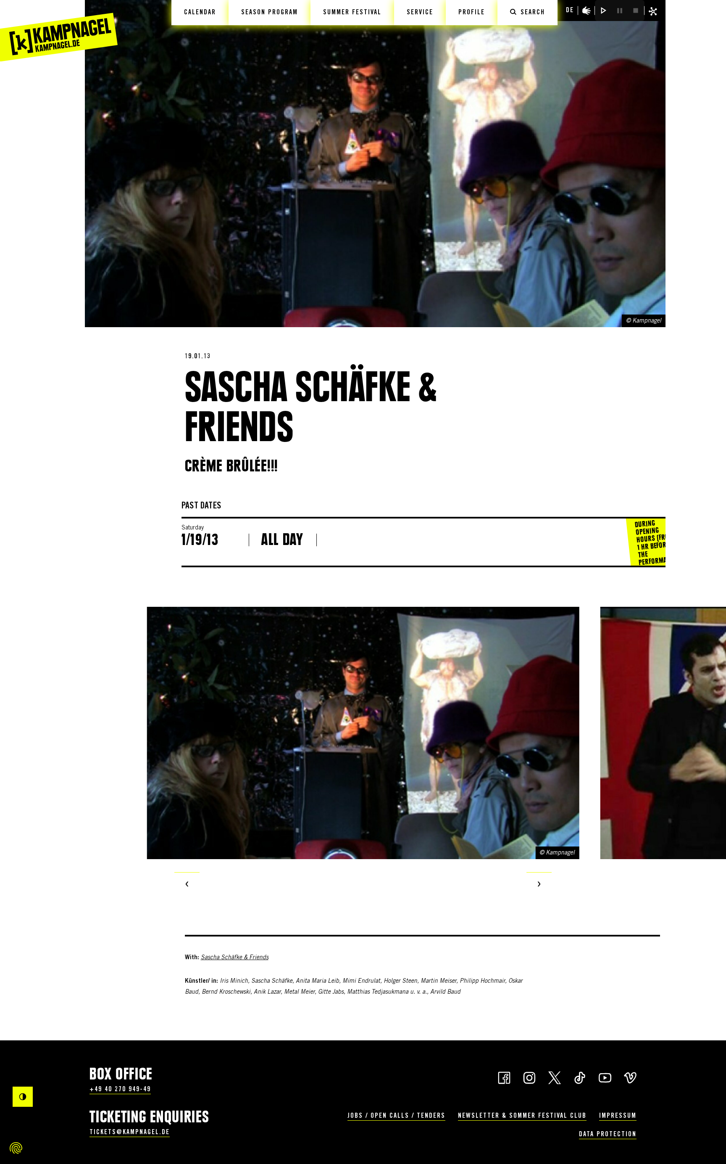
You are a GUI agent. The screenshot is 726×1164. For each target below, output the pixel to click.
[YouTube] (605, 1077)
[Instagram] (529, 1077)
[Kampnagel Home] (59, 30)
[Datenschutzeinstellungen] (16, 1148)
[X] (554, 1077)
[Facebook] (504, 1077)
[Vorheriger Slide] (187, 884)
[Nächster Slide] (539, 884)
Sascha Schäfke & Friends (234, 958)
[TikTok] (579, 1077)
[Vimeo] (630, 1077)
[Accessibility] (586, 10)
